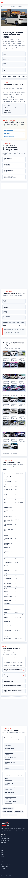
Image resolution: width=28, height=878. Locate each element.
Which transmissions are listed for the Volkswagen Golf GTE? (12, 680)
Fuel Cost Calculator (5, 838)
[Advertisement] (14, 236)
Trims (19, 76)
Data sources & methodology (7, 864)
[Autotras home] (6, 824)
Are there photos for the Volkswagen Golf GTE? (12, 686)
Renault (2, 854)
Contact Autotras (5, 840)
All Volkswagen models (8, 808)
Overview (4, 76)
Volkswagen (7, 6)
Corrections (3, 868)
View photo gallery (19, 811)
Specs (23, 76)
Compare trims (13, 814)
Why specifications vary (14, 136)
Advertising (3, 842)
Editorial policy (4, 866)
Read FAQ (5, 814)
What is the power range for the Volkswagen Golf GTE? (13, 670)
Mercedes (3, 848)
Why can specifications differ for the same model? (12, 691)
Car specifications (5, 836)
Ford (2, 852)
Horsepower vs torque (14, 130)
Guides (2, 862)
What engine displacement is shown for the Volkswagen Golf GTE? (13, 675)
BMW (2, 850)
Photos (14, 76)
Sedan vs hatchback (14, 133)
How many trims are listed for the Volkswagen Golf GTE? (13, 658)
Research (9, 76)
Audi (2, 847)
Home (2, 6)
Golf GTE (13, 6)
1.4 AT (4, 325)
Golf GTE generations (7, 811)
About (2, 861)
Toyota (2, 856)
